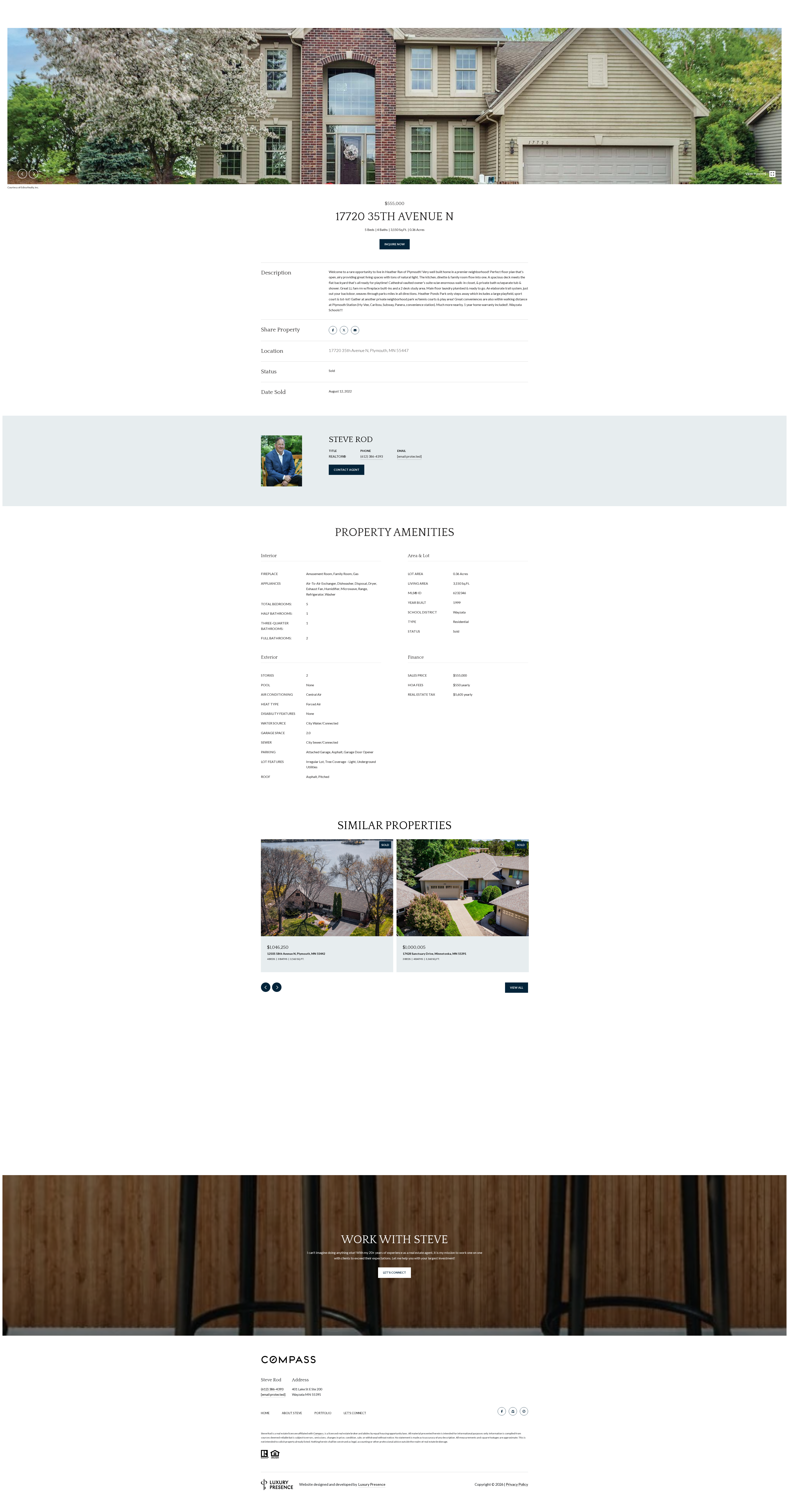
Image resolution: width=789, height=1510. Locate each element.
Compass (318, 1433)
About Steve (292, 1413)
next (33, 173)
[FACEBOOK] (502, 1411)
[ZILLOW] (513, 1411)
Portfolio (322, 1413)
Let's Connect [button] (394, 1272)
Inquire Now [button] (394, 244)
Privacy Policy (517, 1484)
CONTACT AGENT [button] (346, 469)
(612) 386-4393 (371, 456)
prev (22, 173)
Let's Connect (355, 1413)
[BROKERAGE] (524, 1411)
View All (516, 987)
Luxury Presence (371, 1484)
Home (265, 1413)
